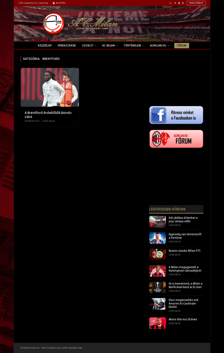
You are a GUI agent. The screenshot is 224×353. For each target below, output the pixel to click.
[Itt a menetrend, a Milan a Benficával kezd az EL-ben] (157, 287)
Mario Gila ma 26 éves (183, 319)
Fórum (181, 45)
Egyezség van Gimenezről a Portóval (185, 236)
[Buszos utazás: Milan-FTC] (157, 254)
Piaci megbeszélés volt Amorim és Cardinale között (183, 304)
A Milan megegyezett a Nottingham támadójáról (185, 269)
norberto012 (32, 121)
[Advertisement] (176, 77)
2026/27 (87, 45)
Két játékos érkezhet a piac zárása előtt (183, 219)
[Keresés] (170, 3)
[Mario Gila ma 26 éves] (157, 323)
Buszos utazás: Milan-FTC (185, 250)
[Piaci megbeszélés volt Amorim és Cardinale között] (157, 304)
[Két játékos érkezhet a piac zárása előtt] (157, 221)
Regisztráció (196, 3)
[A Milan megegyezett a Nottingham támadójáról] (157, 271)
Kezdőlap (45, 45)
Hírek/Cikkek (67, 45)
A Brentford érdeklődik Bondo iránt (48, 115)
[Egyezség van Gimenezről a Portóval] (157, 238)
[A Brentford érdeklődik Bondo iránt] (50, 87)
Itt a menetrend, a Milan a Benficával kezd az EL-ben (185, 285)
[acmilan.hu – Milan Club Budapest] (79, 23)
